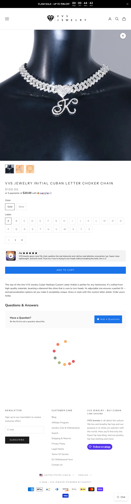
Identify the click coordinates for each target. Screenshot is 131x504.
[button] (65, 193)
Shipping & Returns (61, 438)
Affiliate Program (60, 422)
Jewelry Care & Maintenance (66, 427)
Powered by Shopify (79, 482)
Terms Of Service (60, 454)
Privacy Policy (58, 443)
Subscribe (17, 439)
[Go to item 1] (9, 169)
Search (55, 433)
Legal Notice (58, 448)
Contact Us (57, 464)
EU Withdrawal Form (62, 459)
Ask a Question (110, 319)
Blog (54, 417)
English (83, 475)
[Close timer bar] (127, 4)
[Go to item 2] (19, 169)
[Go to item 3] (30, 169)
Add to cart (66, 270)
